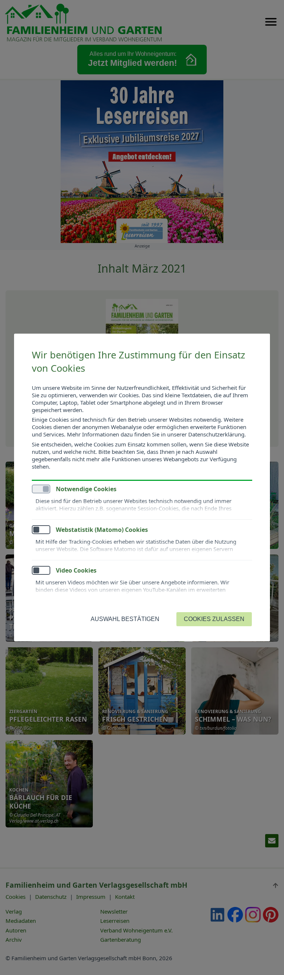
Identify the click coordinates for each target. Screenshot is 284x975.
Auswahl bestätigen (125, 619)
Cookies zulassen (214, 619)
